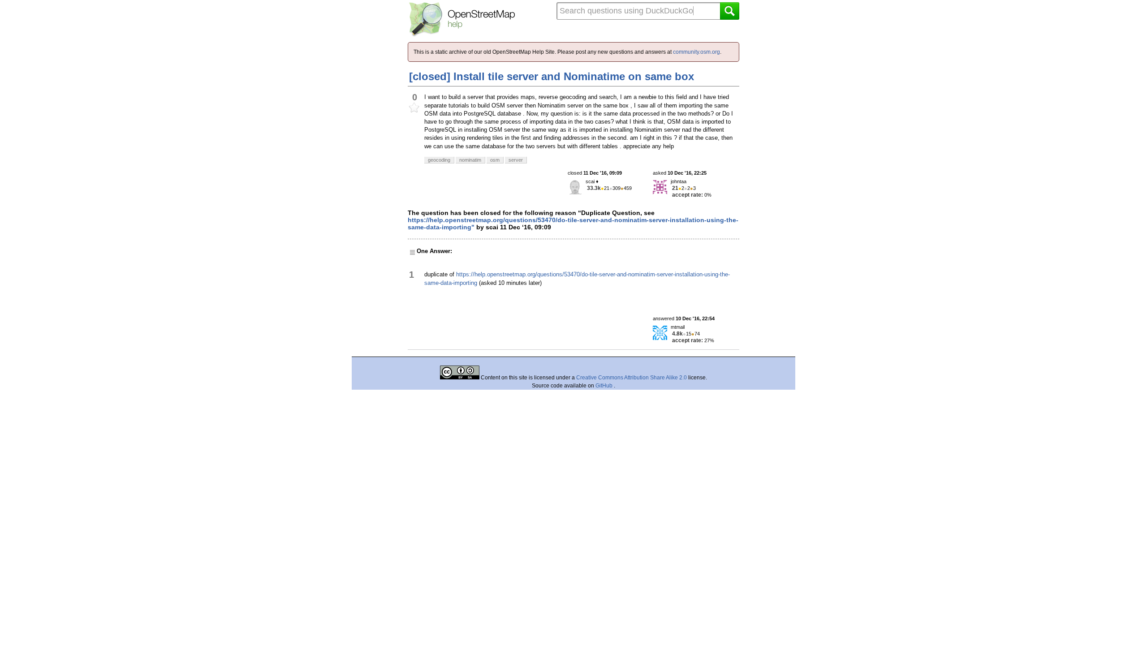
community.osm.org (696, 52)
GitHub (604, 386)
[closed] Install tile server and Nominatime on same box (551, 76)
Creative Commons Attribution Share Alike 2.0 (631, 377)
